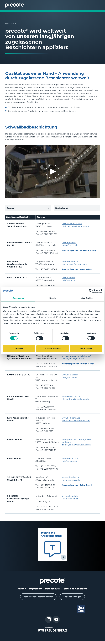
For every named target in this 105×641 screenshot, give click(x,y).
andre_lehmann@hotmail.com (76, 445)
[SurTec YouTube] (56, 619)
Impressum (35, 588)
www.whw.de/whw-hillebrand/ (76, 356)
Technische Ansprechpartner (51, 534)
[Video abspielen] (52, 171)
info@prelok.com (70, 461)
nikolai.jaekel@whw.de (73, 358)
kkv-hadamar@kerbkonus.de (76, 420)
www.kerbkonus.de (71, 396)
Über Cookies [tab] (87, 298)
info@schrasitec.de (71, 480)
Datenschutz (52, 588)
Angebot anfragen (72, 596)
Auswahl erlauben (52, 348)
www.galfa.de (68, 277)
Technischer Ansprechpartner (38, 596)
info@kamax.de (69, 377)
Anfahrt (22, 588)
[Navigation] (97, 5)
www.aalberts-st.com (72, 223)
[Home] (14, 5)
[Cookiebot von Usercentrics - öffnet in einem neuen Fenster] (91, 291)
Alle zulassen (86, 348)
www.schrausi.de (70, 496)
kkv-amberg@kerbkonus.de (75, 399)
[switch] (39, 338)
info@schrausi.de (70, 499)
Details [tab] (52, 298)
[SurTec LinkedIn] (48, 619)
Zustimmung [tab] (18, 298)
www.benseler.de (70, 261)
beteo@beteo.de (70, 245)
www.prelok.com (70, 458)
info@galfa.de (68, 280)
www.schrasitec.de (70, 477)
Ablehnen (19, 348)
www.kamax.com (70, 375)
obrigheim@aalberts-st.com (75, 226)
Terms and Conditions (74, 588)
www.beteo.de (69, 242)
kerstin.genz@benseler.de (74, 264)
